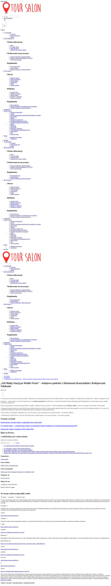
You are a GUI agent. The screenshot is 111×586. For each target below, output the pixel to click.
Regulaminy (29, 450)
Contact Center (14, 92)
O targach (12, 34)
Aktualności (7, 109)
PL (4, 19)
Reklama (55, 451)
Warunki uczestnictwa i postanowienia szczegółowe (23, 106)
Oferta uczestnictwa (15, 79)
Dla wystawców (14, 105)
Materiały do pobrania (16, 137)
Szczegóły (11, 497)
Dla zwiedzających (15, 66)
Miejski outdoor (14, 95)
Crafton (13, 487)
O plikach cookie (20, 497)
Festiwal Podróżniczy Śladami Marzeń (20, 56)
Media (5, 136)
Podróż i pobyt (7, 111)
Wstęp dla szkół (14, 48)
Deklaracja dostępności (16, 112)
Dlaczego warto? (14, 78)
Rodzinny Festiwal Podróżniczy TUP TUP (21, 58)
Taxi (11, 133)
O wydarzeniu (7, 32)
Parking (12, 118)
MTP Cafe (13, 125)
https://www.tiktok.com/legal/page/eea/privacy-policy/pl (15, 571)
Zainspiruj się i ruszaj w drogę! (18, 50)
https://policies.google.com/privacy (9, 515)
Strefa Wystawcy (8, 18)
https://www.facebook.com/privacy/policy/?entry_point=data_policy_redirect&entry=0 (23, 543)
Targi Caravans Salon (15, 59)
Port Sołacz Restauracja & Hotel (18, 121)
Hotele (12, 83)
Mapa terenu (13, 116)
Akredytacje (13, 138)
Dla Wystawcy (7, 71)
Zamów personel (14, 85)
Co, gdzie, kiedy (14, 47)
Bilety (11, 45)
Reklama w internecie (16, 96)
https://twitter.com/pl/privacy (8, 566)
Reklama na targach (15, 93)
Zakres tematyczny (15, 35)
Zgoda (4, 497)
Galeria (12, 37)
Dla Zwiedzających (9, 38)
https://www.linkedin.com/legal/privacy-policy (12, 532)
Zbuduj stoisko (14, 81)
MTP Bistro (13, 127)
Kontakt (6, 140)
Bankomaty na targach (16, 128)
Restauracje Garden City (16, 119)
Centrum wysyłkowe (15, 98)
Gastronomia (13, 82)
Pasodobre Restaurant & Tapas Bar (19, 122)
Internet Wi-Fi (14, 131)
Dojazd (12, 114)
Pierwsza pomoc (14, 134)
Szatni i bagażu (14, 68)
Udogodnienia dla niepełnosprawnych (20, 130)
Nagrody (33, 451)
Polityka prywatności (6, 580)
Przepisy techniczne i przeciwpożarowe (20, 69)
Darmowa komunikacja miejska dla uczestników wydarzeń (25, 115)
